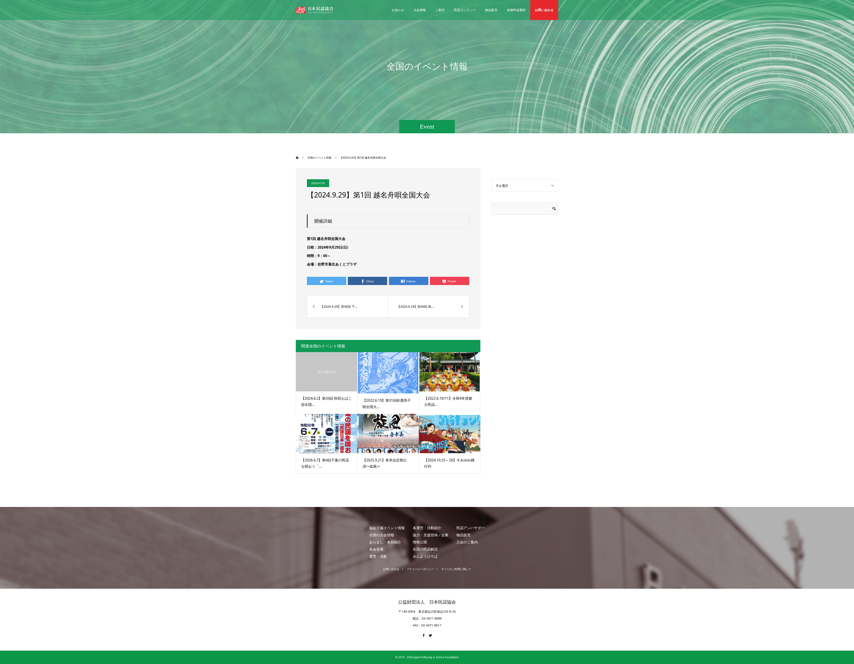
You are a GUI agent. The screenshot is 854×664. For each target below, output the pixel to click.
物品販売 (491, 10)
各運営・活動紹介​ (427, 527)
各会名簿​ (376, 549)
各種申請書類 (516, 10)
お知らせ (398, 10)
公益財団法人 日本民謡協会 (427, 602)
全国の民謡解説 (425, 549)
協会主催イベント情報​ (387, 527)
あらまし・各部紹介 (385, 542)
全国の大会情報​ (381, 534)
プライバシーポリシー (420, 569)
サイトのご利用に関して (456, 569)
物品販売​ (463, 534)
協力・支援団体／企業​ (430, 534)
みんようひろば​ (425, 556)
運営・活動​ (378, 556)
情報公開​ (420, 542)
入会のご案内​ (467, 542)
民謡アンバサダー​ (470, 527)
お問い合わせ (544, 10)
